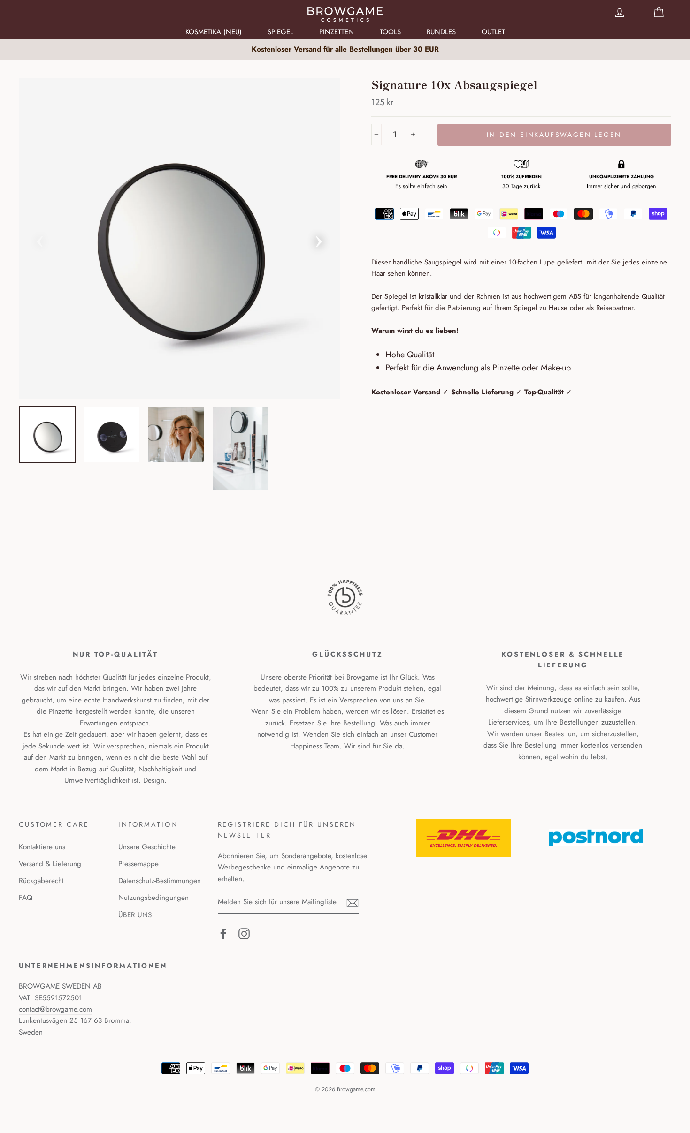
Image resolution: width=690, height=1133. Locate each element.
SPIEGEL (280, 32)
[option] (345, 49)
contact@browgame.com (55, 1009)
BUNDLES (441, 32)
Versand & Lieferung (50, 864)
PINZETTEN (336, 32)
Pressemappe (138, 864)
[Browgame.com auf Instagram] (244, 933)
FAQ (25, 897)
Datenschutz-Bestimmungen (159, 881)
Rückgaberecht (41, 881)
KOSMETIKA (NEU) (213, 32)
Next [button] (318, 238)
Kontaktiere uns (42, 847)
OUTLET (493, 32)
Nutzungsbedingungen (153, 897)
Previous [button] (40, 238)
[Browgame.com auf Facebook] (223, 933)
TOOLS (390, 32)
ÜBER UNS (135, 915)
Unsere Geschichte (147, 847)
